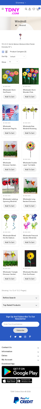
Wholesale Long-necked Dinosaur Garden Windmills (29, 201)
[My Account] (31, 10)
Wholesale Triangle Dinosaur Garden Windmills (10, 274)
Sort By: (5, 56)
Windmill (22, 25)
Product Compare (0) (18, 52)
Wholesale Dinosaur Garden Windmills (9, 165)
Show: (4, 62)
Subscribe (20, 330)
